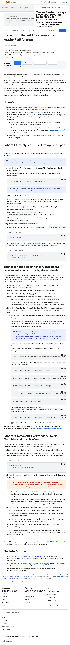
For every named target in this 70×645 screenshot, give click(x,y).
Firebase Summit (29, 596)
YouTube (27, 602)
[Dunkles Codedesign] (62, 179)
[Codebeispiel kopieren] (64, 179)
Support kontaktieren (53, 591)
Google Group (51, 597)
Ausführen (33, 30)
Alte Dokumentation (53, 606)
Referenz (5, 596)
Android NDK (40, 63)
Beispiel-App (35, 109)
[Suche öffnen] (41, 2)
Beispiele (4, 599)
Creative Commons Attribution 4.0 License (53, 575)
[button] (38, 423)
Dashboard (55, 542)
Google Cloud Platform (8, 626)
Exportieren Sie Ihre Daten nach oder (28, 564)
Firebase (6, 30)
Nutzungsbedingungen (9, 636)
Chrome (4, 620)
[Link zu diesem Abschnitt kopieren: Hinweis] (16, 102)
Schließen (52, 31)
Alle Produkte (6, 629)
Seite (56, 130)
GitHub (4, 605)
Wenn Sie (10, 199)
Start (62, 31)
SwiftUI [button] (11, 460)
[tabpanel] (36, 237)
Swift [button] (10, 232)
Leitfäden (5, 594)
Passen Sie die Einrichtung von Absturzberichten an (24, 556)
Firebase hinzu (32, 107)
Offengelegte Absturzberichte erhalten (49, 429)
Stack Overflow (51, 594)
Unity (19, 66)
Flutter (53, 63)
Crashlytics (23, 8)
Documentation (9, 8)
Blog (26, 594)
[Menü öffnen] (3, 2)
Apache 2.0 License (21, 576)
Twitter (27, 599)
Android (27, 63)
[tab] (10, 232)
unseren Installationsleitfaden (25, 161)
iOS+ (17, 63)
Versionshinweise (52, 600)
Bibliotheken (5, 602)
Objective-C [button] (19, 232)
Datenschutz (21, 636)
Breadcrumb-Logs (37, 113)
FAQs (48, 603)
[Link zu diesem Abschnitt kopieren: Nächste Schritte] (28, 551)
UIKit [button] (18, 460)
